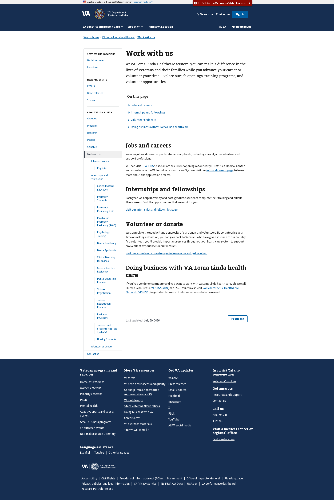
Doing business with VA (138, 412)
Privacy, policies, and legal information (105, 484)
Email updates (177, 390)
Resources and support (227, 395)
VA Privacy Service (145, 484)
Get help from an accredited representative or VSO (141, 392)
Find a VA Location (161, 27)
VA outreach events (92, 428)
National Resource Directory (98, 434)
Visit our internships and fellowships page (152, 209)
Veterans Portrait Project (97, 489)
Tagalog (99, 452)
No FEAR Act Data (172, 484)
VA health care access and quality (144, 384)
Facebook (174, 396)
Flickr (172, 413)
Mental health (89, 406)
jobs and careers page (219, 170)
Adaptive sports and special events (97, 414)
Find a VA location (223, 439)
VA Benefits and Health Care (101, 27)
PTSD (83, 400)
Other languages (119, 452)
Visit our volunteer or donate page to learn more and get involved (166, 253)
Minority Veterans (91, 394)
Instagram (174, 402)
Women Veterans (90, 388)
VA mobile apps (133, 400)
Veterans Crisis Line (224, 381)
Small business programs (95, 422)
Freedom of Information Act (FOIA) (141, 478)
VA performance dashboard (219, 484)
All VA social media (179, 425)
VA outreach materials (138, 424)
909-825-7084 (160, 288)
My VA (222, 27)
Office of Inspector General (203, 478)
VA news (173, 378)
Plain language (233, 478)
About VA (134, 27)
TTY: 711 (218, 421)
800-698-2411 (221, 415)
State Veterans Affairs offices (142, 406)
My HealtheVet (241, 27)
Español (85, 452)
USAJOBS (147, 166)
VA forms (129, 378)
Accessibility (89, 478)
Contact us (223, 14)
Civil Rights (108, 478)
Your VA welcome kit (136, 430)
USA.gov (192, 484)
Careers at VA (132, 418)
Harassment (174, 478)
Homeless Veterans (92, 382)
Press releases (177, 384)
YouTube (174, 419)
